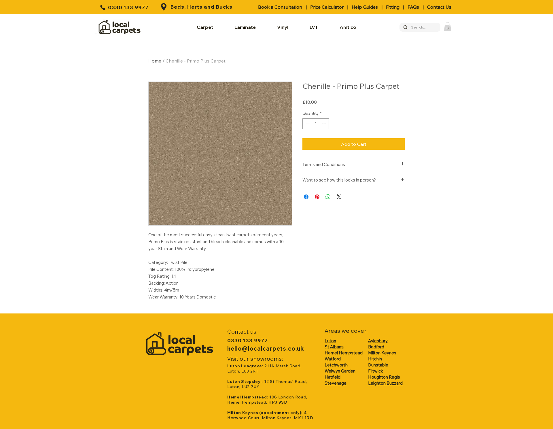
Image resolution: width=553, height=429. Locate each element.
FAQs (413, 7)
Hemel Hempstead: (248, 397)
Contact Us (439, 7)
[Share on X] (339, 196)
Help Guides (365, 7)
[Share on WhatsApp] (328, 196)
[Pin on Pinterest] (317, 196)
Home (154, 61)
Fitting (392, 7)
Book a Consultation (280, 7)
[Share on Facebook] (306, 196)
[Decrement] (306, 124)
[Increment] (324, 124)
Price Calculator (327, 7)
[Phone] (103, 7)
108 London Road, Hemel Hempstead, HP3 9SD (267, 399)
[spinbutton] (315, 124)
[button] (447, 26)
